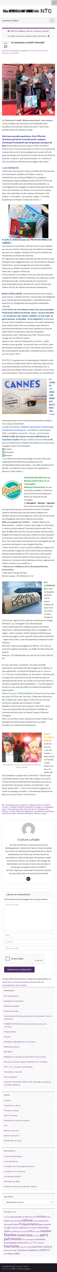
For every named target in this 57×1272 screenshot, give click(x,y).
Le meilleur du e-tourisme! (15, 1171)
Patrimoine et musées (13, 1072)
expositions (44, 1221)
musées (45, 1231)
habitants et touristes (28, 1228)
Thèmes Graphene (24, 1269)
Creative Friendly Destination (21, 807)
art (34, 1217)
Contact (7, 1100)
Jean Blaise (14, 1231)
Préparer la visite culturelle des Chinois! (20, 1186)
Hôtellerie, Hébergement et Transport (20, 1042)
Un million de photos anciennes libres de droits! (27, 36)
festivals (8, 1224)
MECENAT (8, 1052)
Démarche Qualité (11, 1006)
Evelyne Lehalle (9, 51)
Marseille (36, 1231)
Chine (6, 1221)
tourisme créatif (9, 813)
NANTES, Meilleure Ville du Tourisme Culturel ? (29, 31)
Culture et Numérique (13, 1156)
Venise (11, 1253)
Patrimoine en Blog (12, 1181)
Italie (7, 1231)
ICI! (52, 373)
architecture (27, 1217)
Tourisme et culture (12, 1105)
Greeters (15, 1228)
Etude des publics (11, 1011)
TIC (35, 1242)
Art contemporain (11, 996)
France (15, 1224)
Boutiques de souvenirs (14, 1001)
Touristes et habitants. (28, 1250)
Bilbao (49, 1217)
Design (38, 807)
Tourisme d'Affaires (24, 813)
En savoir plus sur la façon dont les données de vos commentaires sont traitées (26, 981)
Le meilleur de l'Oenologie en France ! (19, 1166)
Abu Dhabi (7, 1217)
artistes (41, 1216)
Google (7, 1228)
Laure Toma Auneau (10, 809)
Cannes (5, 152)
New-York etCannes (28, 809)
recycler (12, 811)
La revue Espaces (11, 1161)
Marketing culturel (11, 1047)
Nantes (10, 1234)
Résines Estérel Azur (25, 811)
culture (26, 1220)
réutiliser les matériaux (44, 811)
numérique (25, 1235)
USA (5, 1254)
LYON (30, 1231)
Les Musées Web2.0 (12, 1176)
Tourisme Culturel (10, 20)
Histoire (7, 1037)
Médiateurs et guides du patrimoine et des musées (25, 1057)
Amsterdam (16, 1216)
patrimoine (12, 1239)
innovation (43, 1227)
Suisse (30, 1243)
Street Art (22, 1242)
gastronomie (45, 1224)
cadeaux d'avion (35, 805)
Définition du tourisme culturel (16, 1120)
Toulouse (40, 1243)
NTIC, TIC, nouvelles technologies (18, 1067)
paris (44, 1234)
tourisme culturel (42, 1246)
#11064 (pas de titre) (12, 1140)
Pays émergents (10, 1077)
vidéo (17, 1253)
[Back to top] (51, 1266)
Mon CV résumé (10, 1115)
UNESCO (45, 1250)
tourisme (11, 1246)
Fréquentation (10, 1032)
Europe (35, 1221)
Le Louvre (22, 1231)
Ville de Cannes (40, 813)
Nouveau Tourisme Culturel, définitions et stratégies (26, 1062)
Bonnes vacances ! (11, 1130)
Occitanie (36, 1236)
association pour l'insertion (16, 805)
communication (15, 1221)
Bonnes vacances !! (12, 1135)
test (6, 1125)
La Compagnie (47, 807)
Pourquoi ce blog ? (11, 1110)
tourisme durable (10, 1250)
